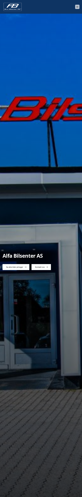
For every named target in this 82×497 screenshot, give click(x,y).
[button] (16, 267)
